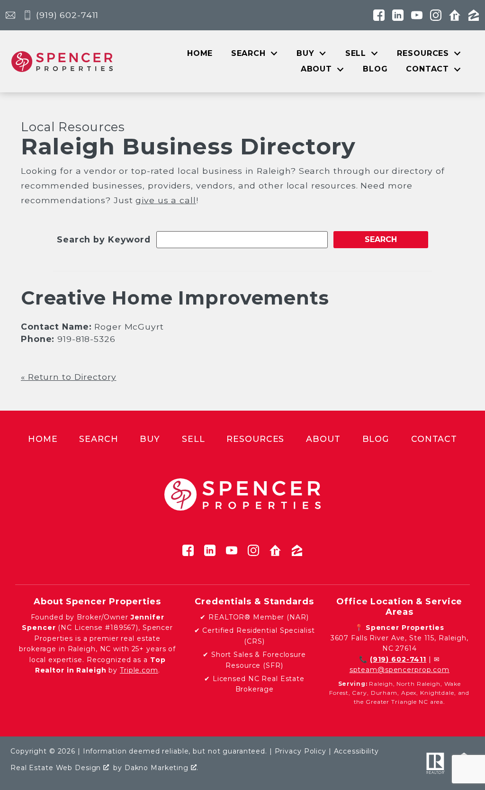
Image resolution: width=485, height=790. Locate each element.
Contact (434, 439)
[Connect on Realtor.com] (454, 15)
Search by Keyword (104, 239)
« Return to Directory (68, 377)
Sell (193, 439)
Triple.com (139, 670)
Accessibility (356, 751)
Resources (255, 439)
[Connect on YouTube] (416, 15)
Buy (150, 439)
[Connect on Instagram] (435, 15)
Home (200, 53)
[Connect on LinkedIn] (398, 15)
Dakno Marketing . (161, 767)
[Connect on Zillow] (473, 15)
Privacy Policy (300, 751)
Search (98, 439)
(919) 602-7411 (398, 659)
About (323, 439)
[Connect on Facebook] (379, 15)
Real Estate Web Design (56, 767)
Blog (375, 69)
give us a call (165, 200)
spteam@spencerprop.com (399, 669)
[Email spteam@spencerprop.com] (10, 15)
